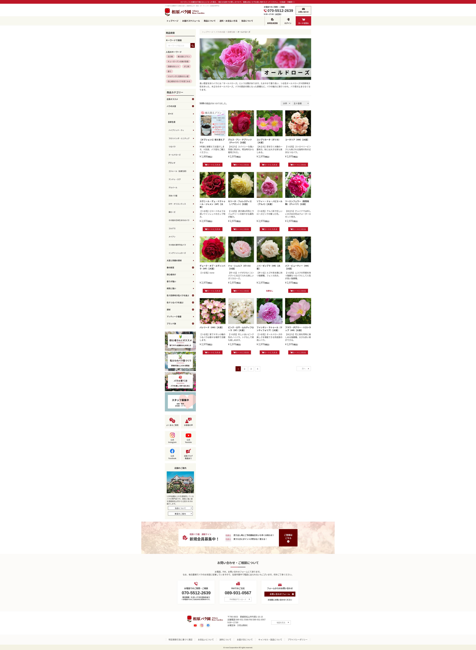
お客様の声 (188, 425)
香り (169, 71)
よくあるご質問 (172, 425)
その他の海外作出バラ (177, 245)
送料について (225, 639)
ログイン (287, 23)
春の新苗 (170, 268)
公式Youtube (188, 441)
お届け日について (245, 639)
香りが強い (171, 282)
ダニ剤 (186, 66)
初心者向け (171, 275)
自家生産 (171, 122)
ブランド (171, 163)
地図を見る (281, 622)
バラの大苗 (171, 106)
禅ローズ (172, 212)
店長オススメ (172, 99)
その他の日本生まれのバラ (179, 220)
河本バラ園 (173, 195)
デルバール (173, 187)
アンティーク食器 (174, 317)
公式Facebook (172, 457)
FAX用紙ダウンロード (238, 599)
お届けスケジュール (191, 20)
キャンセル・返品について (270, 639)
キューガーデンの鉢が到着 (178, 61)
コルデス (172, 228)
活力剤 (170, 56)
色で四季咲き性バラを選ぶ (178, 296)
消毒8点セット (173, 66)
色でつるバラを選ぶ (175, 303)
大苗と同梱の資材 (174, 261)
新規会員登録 (272, 23)
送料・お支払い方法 (228, 20)
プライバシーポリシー (298, 639)
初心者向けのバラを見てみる (179, 81)
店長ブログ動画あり (188, 457)
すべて (170, 113)
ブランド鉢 (171, 324)
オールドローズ (175, 155)
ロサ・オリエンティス (177, 204)
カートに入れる (214, 164)
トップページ (172, 20)
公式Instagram (172, 441)
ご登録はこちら (288, 536)
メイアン (172, 236)
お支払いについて (206, 639)
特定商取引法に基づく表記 (180, 639)
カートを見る (303, 23)
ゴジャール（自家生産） (178, 171)
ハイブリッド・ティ (176, 130)
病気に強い (171, 288)
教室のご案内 (180, 514)
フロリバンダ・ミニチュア (179, 138)
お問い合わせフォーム (280, 594)
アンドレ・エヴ (175, 179)
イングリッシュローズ (177, 253)
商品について (210, 20)
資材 (168, 310)
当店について (247, 20)
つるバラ (172, 146)
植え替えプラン (184, 56)
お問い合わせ (303, 12)
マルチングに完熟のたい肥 (178, 76)
